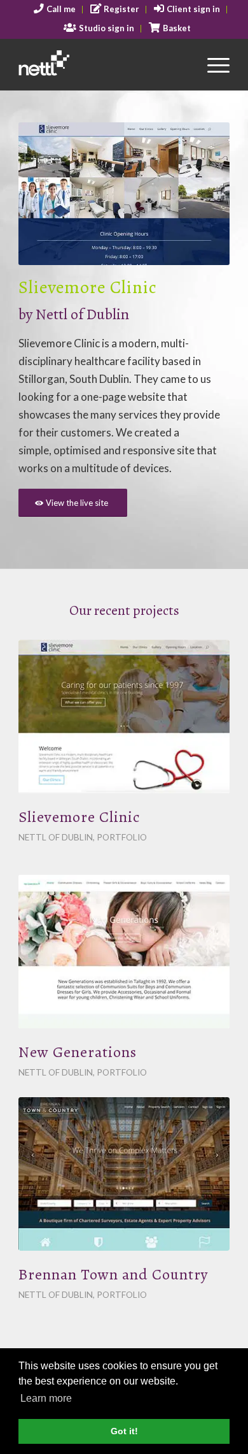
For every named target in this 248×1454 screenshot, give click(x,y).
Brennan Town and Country (113, 1274)
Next (201, 194)
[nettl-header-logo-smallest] (102, 64)
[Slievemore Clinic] (124, 716)
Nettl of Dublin (55, 837)
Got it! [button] (124, 1431)
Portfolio (122, 837)
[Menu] (212, 64)
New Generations (77, 1052)
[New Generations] (124, 951)
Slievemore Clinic (79, 817)
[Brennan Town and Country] (124, 1174)
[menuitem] (55, 9)
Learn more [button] (46, 1398)
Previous (47, 194)
